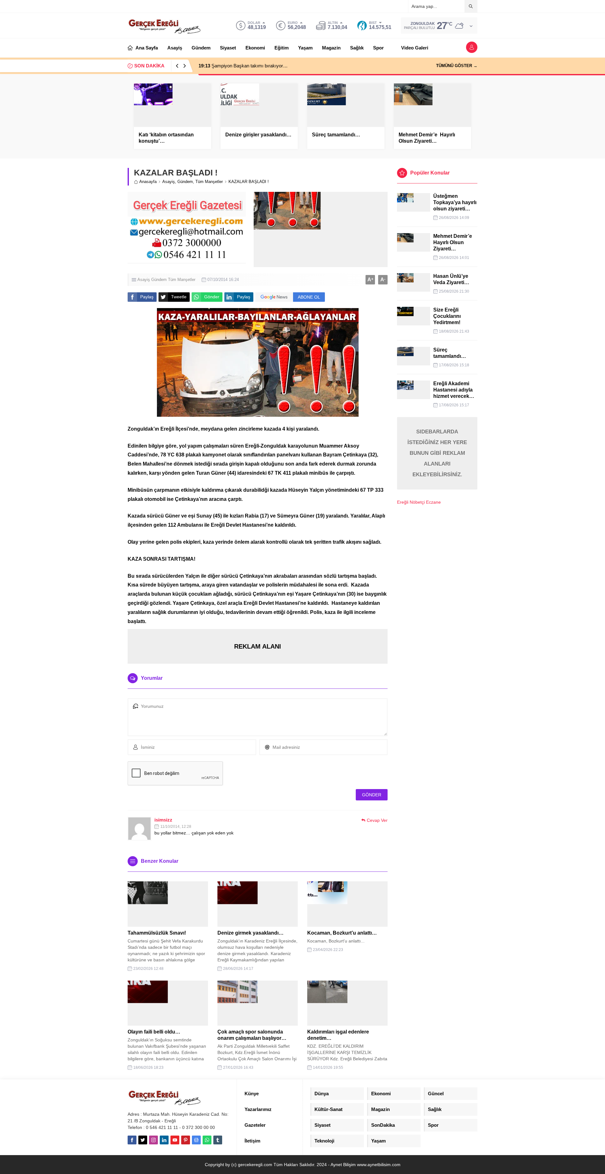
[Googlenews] (196, 1140)
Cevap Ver (377, 820)
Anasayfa (148, 181)
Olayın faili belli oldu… (154, 1031)
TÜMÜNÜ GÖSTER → (456, 65)
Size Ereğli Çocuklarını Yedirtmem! (447, 316)
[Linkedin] (164, 1140)
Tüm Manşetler (209, 181)
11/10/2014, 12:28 (175, 826)
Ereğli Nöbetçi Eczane (419, 502)
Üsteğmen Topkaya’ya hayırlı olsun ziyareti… (454, 202)
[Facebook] (132, 1140)
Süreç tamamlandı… (336, 134)
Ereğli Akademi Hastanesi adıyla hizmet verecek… (453, 390)
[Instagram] (153, 1140)
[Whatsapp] (207, 1140)
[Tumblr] (217, 1140)
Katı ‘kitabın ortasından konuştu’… (166, 138)
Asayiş (168, 181)
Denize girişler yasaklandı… (258, 134)
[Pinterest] (185, 1140)
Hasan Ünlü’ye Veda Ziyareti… (451, 279)
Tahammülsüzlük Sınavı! (157, 933)
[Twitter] (142, 1140)
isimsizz (163, 819)
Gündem (185, 181)
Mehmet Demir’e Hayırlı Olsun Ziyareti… (427, 138)
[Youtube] (174, 1140)
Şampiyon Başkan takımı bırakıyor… (243, 65)
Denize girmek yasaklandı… (250, 933)
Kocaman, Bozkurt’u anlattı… (342, 933)
